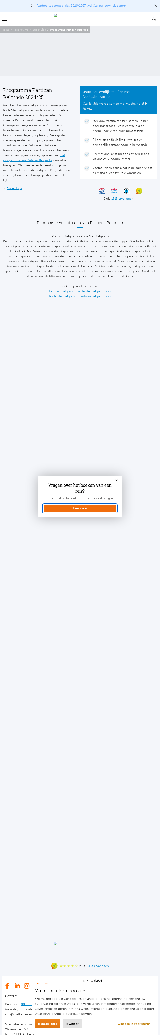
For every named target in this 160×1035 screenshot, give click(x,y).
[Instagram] (27, 986)
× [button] (116, 481)
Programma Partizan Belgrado (69, 29)
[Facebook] (8, 986)
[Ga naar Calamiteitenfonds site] (125, 191)
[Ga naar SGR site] (100, 191)
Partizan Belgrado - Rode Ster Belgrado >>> (80, 291)
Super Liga (39, 29)
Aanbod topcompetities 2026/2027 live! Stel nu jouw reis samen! (82, 5)
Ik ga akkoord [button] (47, 1023)
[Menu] (6, 19)
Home (5, 29)
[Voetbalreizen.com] (80, 19)
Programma (21, 29)
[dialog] (80, 496)
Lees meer (80, 508)
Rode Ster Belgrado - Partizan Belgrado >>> (80, 296)
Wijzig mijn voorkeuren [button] (134, 1023)
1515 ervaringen (122, 198)
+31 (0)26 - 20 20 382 (154, 19)
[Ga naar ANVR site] (112, 191)
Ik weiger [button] (72, 1023)
